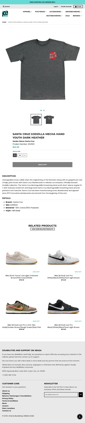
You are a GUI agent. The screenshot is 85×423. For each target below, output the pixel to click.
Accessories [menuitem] (55, 12)
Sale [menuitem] (68, 16)
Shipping (6, 393)
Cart (79, 6)
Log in (56, 6)
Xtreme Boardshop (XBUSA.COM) (21, 416)
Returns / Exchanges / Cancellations (16, 396)
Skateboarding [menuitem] (53, 16)
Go (81, 394)
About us (6, 391)
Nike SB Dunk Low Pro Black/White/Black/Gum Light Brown (63, 326)
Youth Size (16, 151)
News (4, 403)
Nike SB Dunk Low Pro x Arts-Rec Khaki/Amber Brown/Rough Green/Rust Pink (21, 326)
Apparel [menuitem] (26, 12)
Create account (66, 6)
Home (4, 22)
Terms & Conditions (10, 401)
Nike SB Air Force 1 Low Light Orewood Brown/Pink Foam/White (21, 276)
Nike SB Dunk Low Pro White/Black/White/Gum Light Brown (63, 276)
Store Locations (8, 408)
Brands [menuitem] (76, 16)
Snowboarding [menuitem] (73, 12)
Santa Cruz (29, 141)
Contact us (6, 411)
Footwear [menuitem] (40, 12)
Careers (5, 406)
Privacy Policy (7, 398)
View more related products (42, 229)
